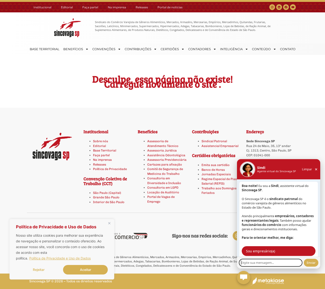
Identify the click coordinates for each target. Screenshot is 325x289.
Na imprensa (117, 7)
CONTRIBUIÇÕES (138, 49)
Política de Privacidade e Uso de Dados (60, 258)
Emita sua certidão (216, 165)
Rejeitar (38, 270)
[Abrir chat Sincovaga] (243, 277)
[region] (62, 249)
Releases (142, 7)
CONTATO (287, 49)
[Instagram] (272, 7)
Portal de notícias (170, 7)
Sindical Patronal (214, 141)
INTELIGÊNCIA (231, 49)
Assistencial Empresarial (220, 146)
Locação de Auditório (163, 192)
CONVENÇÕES (103, 49)
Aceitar (85, 270)
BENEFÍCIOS (73, 49)
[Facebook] (286, 7)
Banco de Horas (213, 169)
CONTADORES (199, 49)
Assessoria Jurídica (162, 150)
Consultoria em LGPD (162, 187)
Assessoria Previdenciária (167, 160)
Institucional (42, 7)
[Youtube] (293, 7)
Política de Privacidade (110, 169)
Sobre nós (100, 141)
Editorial (67, 7)
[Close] (109, 223)
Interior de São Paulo (108, 202)
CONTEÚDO (261, 49)
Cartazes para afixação (164, 164)
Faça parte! (90, 7)
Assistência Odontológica (166, 155)
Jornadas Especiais (216, 174)
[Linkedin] (279, 7)
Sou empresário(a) (260, 251)
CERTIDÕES (170, 49)
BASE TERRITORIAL (44, 49)
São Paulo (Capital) (107, 193)
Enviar (311, 262)
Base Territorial (104, 150)
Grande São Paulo (106, 197)
